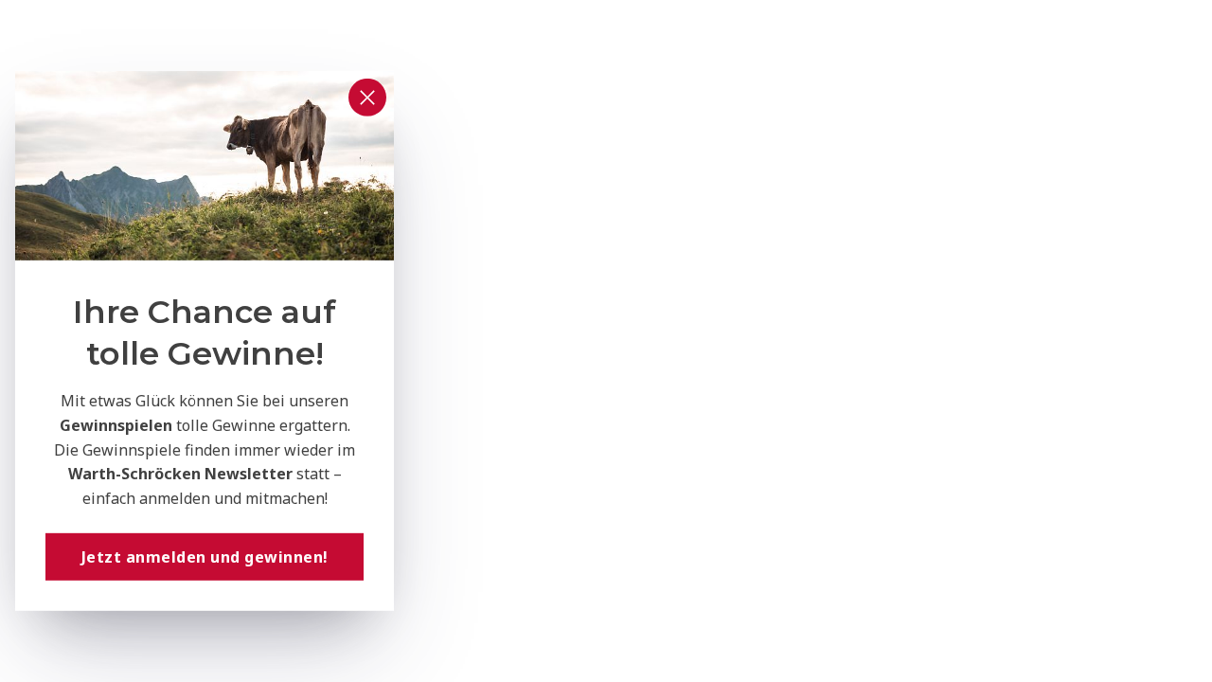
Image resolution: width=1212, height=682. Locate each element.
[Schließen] (367, 98)
